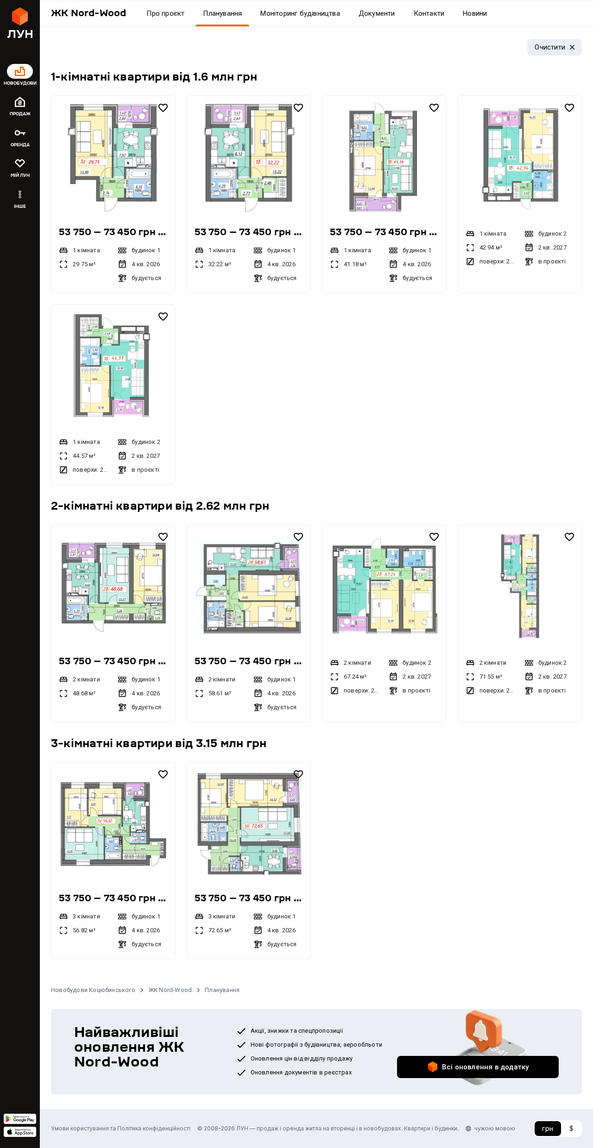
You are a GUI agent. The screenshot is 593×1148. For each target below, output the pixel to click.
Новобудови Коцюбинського (93, 989)
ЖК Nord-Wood (170, 989)
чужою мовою (494, 1128)
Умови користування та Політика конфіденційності (120, 1128)
